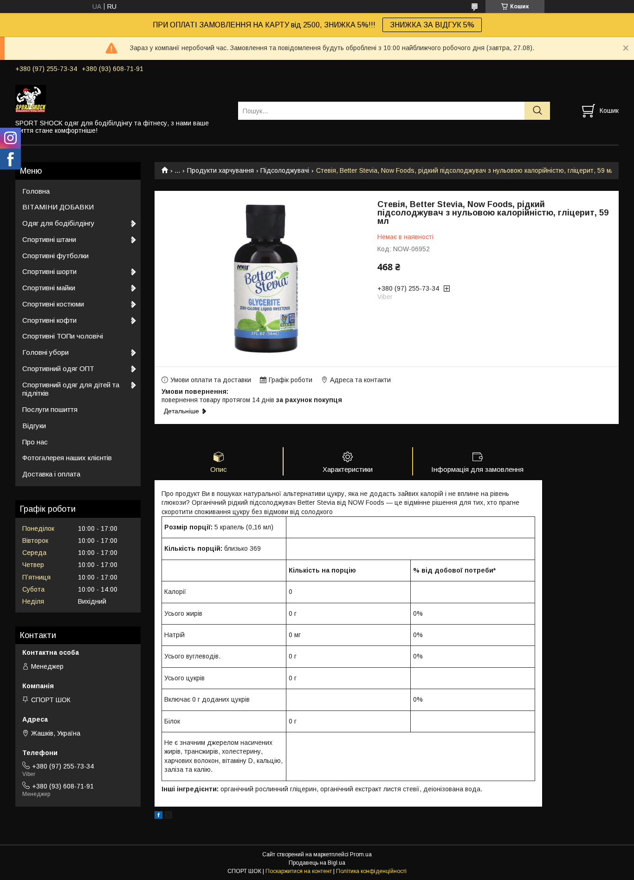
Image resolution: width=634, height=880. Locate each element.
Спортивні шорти (49, 271)
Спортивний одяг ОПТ (58, 368)
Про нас (35, 442)
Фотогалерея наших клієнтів (67, 458)
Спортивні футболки (55, 256)
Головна (36, 191)
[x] (168, 816)
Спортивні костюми (53, 304)
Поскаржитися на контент (298, 871)
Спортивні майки (48, 288)
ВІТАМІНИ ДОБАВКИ (58, 207)
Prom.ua (361, 854)
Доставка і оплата (51, 474)
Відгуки (34, 426)
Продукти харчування (220, 170)
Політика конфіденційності (371, 871)
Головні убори (45, 352)
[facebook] (158, 816)
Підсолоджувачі (284, 170)
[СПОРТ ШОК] (120, 98)
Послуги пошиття (50, 409)
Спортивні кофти (49, 320)
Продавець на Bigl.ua (317, 863)
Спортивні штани (49, 239)
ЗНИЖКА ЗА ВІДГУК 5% (432, 25)
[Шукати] (537, 111)
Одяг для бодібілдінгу (58, 223)
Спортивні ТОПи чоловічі (62, 336)
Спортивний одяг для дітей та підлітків (70, 389)
